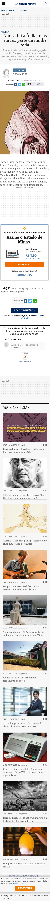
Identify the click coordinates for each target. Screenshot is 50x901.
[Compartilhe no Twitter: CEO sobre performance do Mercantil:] (46, 719)
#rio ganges (24, 288)
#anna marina (38, 288)
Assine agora (24, 264)
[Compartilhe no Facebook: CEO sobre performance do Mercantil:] (43, 719)
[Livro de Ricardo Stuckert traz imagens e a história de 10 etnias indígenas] (25, 796)
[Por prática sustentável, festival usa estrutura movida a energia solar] (25, 564)
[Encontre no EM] (45, 3)
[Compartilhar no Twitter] (19, 85)
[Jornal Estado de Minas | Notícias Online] (25, 4)
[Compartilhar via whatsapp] (23, 85)
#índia (14, 288)
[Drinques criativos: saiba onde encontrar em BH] (25, 841)
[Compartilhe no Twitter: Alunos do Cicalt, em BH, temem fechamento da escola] (46, 673)
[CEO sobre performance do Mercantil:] (25, 701)
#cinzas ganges (17, 291)
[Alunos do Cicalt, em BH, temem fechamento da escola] (25, 655)
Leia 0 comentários (24, 310)
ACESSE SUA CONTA (24, 275)
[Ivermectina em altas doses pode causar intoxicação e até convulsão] (25, 427)
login (38, 315)
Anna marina (23, 11)
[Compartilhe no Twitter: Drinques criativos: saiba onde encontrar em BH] (46, 859)
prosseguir (25, 888)
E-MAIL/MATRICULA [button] (26, 361)
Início (3, 11)
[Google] (25, 357)
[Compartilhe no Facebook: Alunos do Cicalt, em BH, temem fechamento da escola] (43, 673)
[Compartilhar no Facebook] (15, 85)
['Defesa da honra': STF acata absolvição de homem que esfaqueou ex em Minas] (25, 610)
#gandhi (4, 291)
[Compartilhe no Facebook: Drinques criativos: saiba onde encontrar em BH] (43, 859)
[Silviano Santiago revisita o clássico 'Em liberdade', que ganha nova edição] (25, 473)
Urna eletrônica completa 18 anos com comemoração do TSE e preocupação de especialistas (23, 772)
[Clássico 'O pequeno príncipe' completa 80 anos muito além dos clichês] (25, 518)
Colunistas (11, 11)
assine (24, 318)
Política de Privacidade (16, 883)
